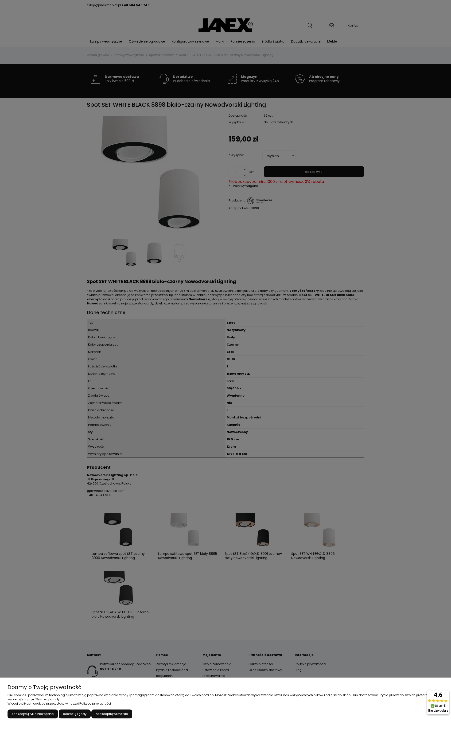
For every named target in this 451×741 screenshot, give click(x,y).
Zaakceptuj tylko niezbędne (33, 714)
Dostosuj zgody (74, 714)
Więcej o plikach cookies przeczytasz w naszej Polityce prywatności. (60, 703)
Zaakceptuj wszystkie (112, 714)
